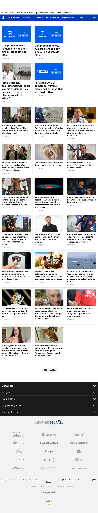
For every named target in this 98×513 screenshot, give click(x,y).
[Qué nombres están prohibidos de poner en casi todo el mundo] (49, 152)
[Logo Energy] (49, 451)
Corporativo (8, 398)
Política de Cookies (69, 480)
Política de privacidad (34, 480)
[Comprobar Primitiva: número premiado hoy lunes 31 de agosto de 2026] (16, 34)
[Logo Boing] (19, 451)
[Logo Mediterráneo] (79, 468)
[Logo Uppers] (19, 460)
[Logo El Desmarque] (49, 443)
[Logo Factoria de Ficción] (79, 443)
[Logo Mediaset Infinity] (18, 435)
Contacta (49, 482)
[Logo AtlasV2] (19, 468)
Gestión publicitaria (85, 480)
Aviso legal (4, 480)
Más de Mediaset (10, 412)
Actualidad (13, 17)
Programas (8, 392)
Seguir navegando (11, 405)
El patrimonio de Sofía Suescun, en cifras (18, 13)
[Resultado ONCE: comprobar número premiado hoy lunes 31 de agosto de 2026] (49, 71)
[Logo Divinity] (18, 443)
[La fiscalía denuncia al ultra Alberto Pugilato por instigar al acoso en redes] (81, 152)
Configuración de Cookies (53, 480)
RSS (94, 480)
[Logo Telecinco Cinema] (49, 460)
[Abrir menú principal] (94, 17)
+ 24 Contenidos (49, 370)
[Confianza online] (49, 504)
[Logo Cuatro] (79, 435)
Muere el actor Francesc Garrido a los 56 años (54, 13)
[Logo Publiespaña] (49, 468)
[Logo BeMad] (79, 451)
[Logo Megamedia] (50, 492)
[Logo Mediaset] (49, 423)
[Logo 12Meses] (79, 459)
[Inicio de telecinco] (3, 17)
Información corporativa (17, 480)
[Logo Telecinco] (49, 435)
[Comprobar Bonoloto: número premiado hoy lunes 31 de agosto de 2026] (49, 34)
